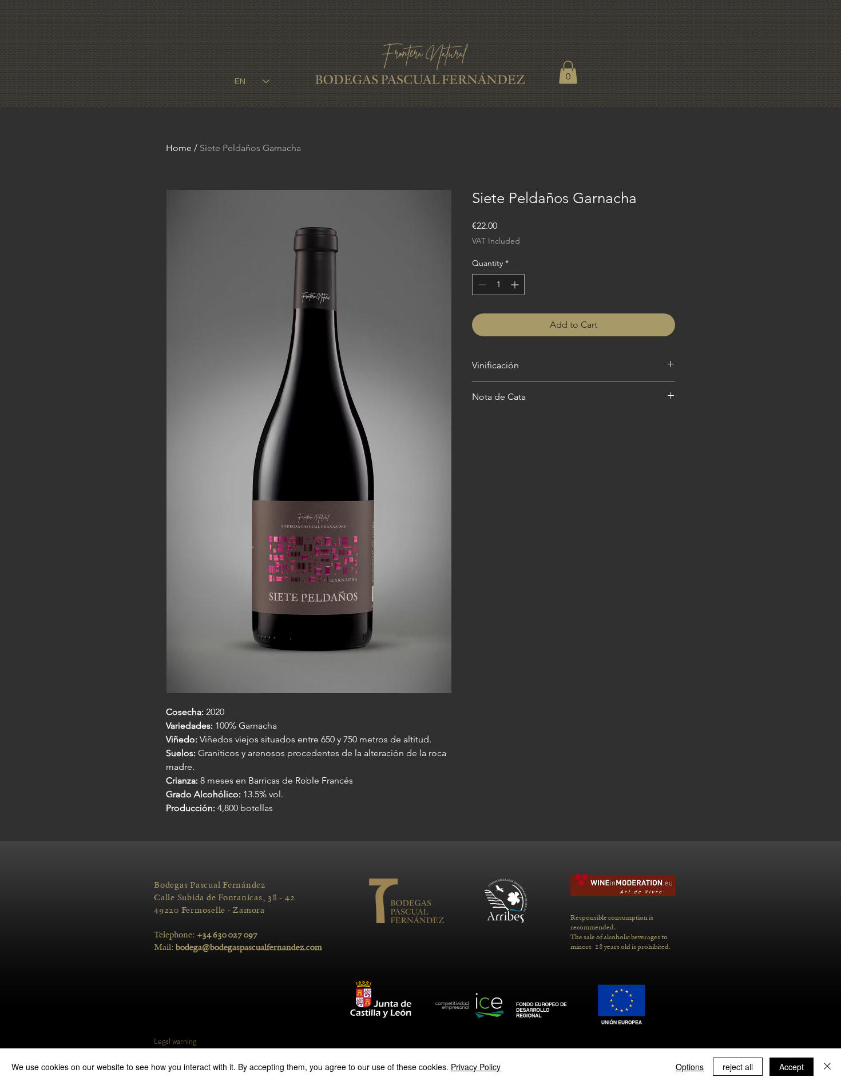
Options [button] (690, 1066)
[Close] (827, 1067)
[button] (568, 72)
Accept (791, 1066)
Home (179, 147)
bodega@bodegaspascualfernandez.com (249, 947)
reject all (738, 1066)
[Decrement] (481, 285)
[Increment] (516, 285)
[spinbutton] (498, 285)
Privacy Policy (476, 1066)
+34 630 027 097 (227, 934)
